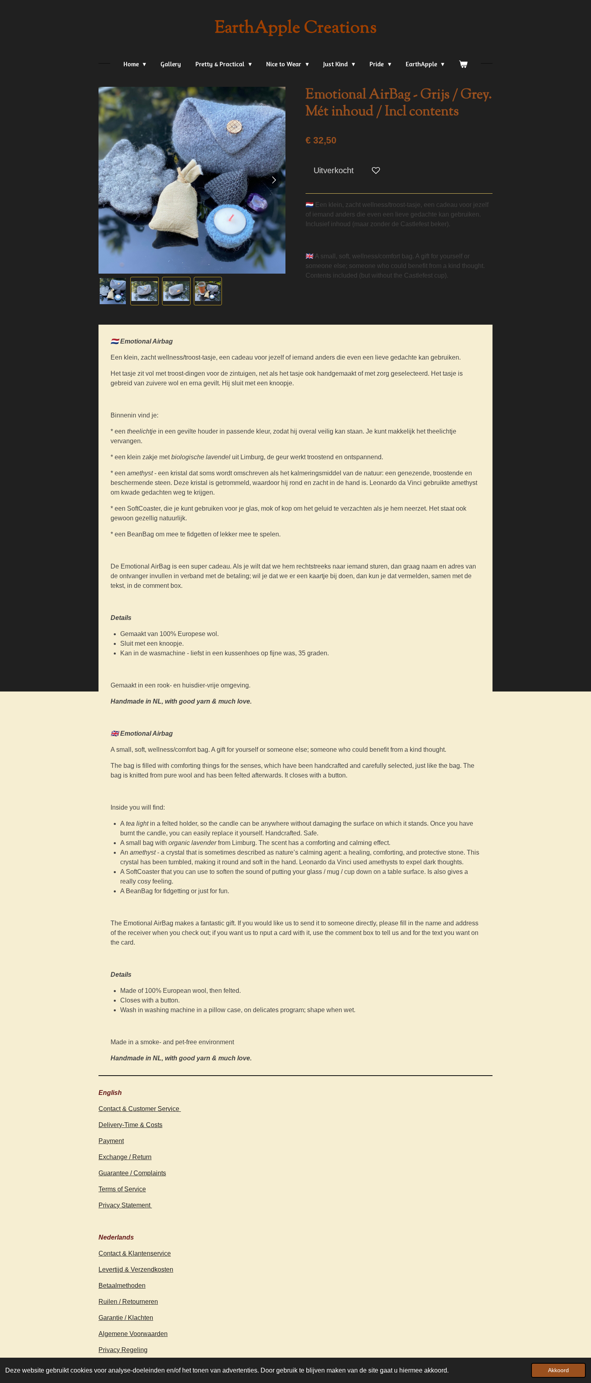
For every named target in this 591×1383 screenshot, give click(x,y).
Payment (111, 1140)
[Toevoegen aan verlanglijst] (376, 170)
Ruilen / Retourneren (128, 1301)
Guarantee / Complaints (132, 1173)
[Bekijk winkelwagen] (463, 64)
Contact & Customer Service (139, 1108)
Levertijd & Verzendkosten (135, 1269)
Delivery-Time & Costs (130, 1124)
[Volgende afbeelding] (273, 180)
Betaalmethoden (122, 1285)
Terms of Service (122, 1189)
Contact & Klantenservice (134, 1253)
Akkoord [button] (558, 1370)
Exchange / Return (125, 1157)
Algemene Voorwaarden (133, 1333)
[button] (112, 291)
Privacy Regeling (123, 1349)
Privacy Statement (125, 1205)
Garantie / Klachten (125, 1317)
